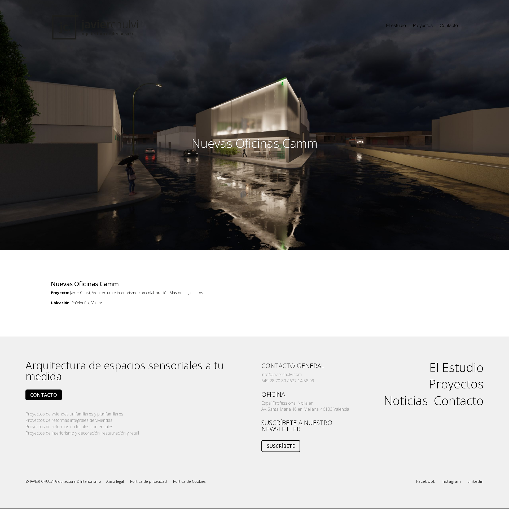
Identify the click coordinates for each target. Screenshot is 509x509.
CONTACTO (43, 395)
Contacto (449, 26)
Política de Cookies (189, 481)
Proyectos (423, 26)
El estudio (396, 26)
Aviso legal (115, 481)
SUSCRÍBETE (281, 446)
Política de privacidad (148, 481)
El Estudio (456, 366)
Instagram (451, 481)
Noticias (406, 399)
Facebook (425, 481)
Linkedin (475, 481)
